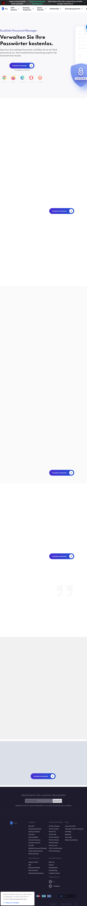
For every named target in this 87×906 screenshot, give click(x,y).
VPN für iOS (52, 834)
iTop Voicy (31, 834)
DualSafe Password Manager (37, 848)
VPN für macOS (53, 829)
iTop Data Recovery (34, 840)
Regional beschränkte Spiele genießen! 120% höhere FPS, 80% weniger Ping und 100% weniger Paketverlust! (45, 3)
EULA (76, 904)
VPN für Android (54, 837)
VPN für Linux (53, 845)
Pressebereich (53, 867)
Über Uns (51, 862)
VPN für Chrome (54, 840)
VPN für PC (52, 831)
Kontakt (51, 865)
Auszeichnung (53, 870)
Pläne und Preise (33, 854)
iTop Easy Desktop (34, 831)
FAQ (29, 865)
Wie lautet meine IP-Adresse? (74, 829)
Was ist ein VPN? (70, 826)
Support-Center (33, 862)
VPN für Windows (54, 826)
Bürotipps (68, 834)
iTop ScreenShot (33, 837)
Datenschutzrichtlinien (66, 904)
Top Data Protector (34, 842)
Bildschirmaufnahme (71, 840)
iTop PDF (31, 845)
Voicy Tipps (68, 837)
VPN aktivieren (33, 870)
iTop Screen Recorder (34, 829)
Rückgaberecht (53, 904)
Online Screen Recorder (35, 851)
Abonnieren (57, 801)
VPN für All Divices (54, 851)
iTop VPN (31, 826)
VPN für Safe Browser (55, 848)
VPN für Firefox (53, 842)
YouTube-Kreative (54, 873)
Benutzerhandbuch (34, 867)
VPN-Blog (68, 831)
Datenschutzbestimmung (18, 899)
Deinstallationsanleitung (36, 873)
